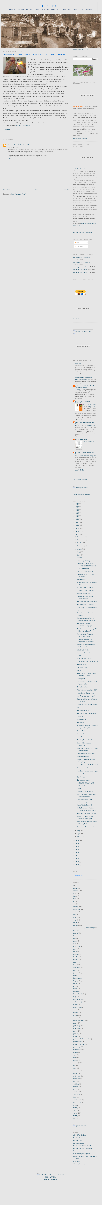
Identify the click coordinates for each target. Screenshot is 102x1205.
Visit (78, 319)
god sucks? (80, 670)
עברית (75, 1108)
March (79, 837)
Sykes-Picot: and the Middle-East (87, 765)
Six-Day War (81, 777)
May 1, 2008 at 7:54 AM (21, 145)
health (75, 952)
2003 (77, 849)
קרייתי (75, 1118)
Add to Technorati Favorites (81, 494)
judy (74, 975)
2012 (77, 519)
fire (74, 936)
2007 (77, 534)
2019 (77, 507)
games (75, 941)
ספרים (75, 1105)
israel (75, 965)
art (10, 132)
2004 (77, 846)
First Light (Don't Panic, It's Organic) (84, 423)
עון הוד (75, 1110)
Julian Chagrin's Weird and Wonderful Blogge (84, 386)
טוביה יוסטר (76, 1094)
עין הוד (75, 1113)
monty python (77, 1007)
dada (74, 914)
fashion (75, 930)
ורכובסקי (75, 1092)
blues (75, 899)
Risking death (81, 679)
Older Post (66, 190)
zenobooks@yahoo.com (80, 138)
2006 (77, 840)
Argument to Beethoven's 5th (86, 827)
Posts (77, 243)
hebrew (75, 954)
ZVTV (75, 1089)
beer (74, 896)
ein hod (50, 6)
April (79, 834)
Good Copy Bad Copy (84, 561)
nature (75, 1023)
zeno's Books (79, 470)
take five (79, 558)
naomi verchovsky (79, 1020)
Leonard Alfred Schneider (85, 791)
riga (74, 1055)
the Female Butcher (83, 756)
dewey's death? (81, 719)
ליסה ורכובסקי (77, 1100)
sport (74, 1068)
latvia (75, 983)
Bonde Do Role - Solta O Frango (87, 704)
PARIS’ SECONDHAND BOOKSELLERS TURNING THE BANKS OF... (86, 566)
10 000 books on (78, 169)
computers (76, 909)
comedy (75, 906)
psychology (76, 1047)
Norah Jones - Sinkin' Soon (85, 693)
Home (36, 190)
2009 (77, 528)
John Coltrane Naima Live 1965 (87, 690)
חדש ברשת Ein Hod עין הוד (83, 377)
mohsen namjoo (78, 1002)
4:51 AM (7, 129)
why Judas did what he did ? (86, 696)
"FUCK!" (78, 389)
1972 (77, 865)
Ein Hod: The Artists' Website (82, 1146)
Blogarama (50, 1177)
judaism (75, 973)
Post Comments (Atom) (18, 194)
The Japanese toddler (83, 780)
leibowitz (76, 991)
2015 (77, 513)
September (80, 546)
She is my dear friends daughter (87, 601)
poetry (75, 1031)
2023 (77, 504)
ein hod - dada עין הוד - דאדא (84, 452)
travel (75, 1073)
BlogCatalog (50, 1179)
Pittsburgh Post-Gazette (22, 125)
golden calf (76, 946)
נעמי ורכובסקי (77, 1102)
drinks (75, 917)
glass (21, 132)
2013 (77, 516)
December (80, 537)
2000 (77, 859)
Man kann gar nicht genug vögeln (87, 771)
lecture (75, 989)
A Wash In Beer (82, 731)
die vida (10, 145)
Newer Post (6, 190)
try (78, 707)
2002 (77, 853)
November (80, 540)
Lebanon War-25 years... (84, 774)
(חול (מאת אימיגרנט (85, 425)
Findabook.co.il (89, 169)
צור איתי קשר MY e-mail (80, 50)
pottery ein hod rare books (81, 1039)
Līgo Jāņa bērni (82, 667)
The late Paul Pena (83, 710)
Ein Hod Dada (77, 1140)
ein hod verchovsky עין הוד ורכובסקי (84, 928)
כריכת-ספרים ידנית (88, 441)
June (79, 555)
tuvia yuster (76, 1076)
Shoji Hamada (81, 737)
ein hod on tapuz (78, 1143)
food (74, 938)
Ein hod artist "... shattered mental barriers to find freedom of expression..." (35, 54)
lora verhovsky (77, 1151)
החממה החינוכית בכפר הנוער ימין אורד (89, 405)
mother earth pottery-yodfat (81, 1154)
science (75, 1063)
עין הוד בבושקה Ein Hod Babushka (82, 402)
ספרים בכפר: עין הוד (81, 439)
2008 (77, 531)
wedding (76, 1084)
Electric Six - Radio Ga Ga (85, 571)
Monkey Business (82, 734)
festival (75, 933)
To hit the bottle (82, 664)
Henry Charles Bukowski (84, 805)
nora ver (78, 364)
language (76, 981)
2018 (77, 510)
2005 (77, 843)
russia (75, 1060)
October (80, 543)
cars (74, 904)
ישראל (75, 1097)
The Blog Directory (79, 1164)
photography (77, 1028)
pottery (75, 1036)
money (75, 1004)
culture (75, 912)
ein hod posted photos (80, 269)
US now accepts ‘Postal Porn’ (86, 753)
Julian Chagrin (77, 978)
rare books (76, 1049)
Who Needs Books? (83, 650)
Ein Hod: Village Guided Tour (82, 232)
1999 (77, 862)
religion (75, 1052)
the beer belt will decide (84, 658)
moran (75, 1010)
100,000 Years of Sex (83, 593)
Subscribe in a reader (80, 479)
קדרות (75, 1116)
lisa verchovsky (78, 994)
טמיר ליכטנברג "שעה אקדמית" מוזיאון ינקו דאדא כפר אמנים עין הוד (85, 455)
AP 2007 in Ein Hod (79, 1135)
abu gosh (76, 888)
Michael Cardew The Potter (85, 604)
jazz (74, 970)
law (74, 986)
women (75, 1087)
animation (76, 891)
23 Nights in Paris (82, 687)
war (74, 1081)
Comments (79, 246)
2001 (77, 855)
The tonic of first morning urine (86, 713)
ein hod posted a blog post (81, 257)
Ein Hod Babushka (79, 1138)
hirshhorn (76, 957)
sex (74, 1065)
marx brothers (77, 999)
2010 (77, 525)
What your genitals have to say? (87, 813)
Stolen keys (80, 722)
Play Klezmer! (81, 579)
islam (75, 962)
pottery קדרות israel (79, 1044)
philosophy (76, 1026)
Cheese (79, 788)
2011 (77, 522)
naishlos (75, 1018)
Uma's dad (80, 716)
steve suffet (76, 1071)
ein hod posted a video (80, 267)
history (75, 959)
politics (75, 1034)
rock (74, 1057)
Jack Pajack (77, 967)
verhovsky (76, 1079)
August (79, 549)
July (78, 552)
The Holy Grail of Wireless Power (87, 740)
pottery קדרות (77, 1041)
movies (75, 1012)
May (79, 831)
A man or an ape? (82, 768)
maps (75, 997)
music (75, 1015)
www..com (79, 875)
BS (74, 901)
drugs (75, 920)
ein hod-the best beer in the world (87, 661)
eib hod (75, 922)
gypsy (75, 949)
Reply (9, 158)
